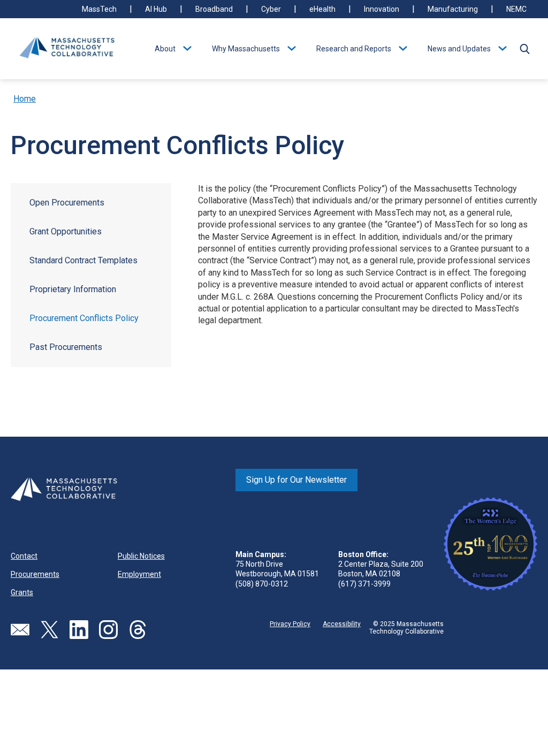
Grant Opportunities (65, 231)
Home (24, 99)
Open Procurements (66, 202)
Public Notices (141, 556)
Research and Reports (353, 48)
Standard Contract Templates (83, 260)
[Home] (67, 48)
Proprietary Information (72, 289)
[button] (524, 48)
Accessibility (342, 624)
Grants (22, 592)
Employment (139, 574)
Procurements (35, 574)
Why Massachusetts (246, 48)
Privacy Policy (290, 624)
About (165, 48)
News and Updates (459, 48)
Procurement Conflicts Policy (84, 318)
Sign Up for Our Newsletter (296, 480)
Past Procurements (65, 347)
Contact (24, 556)
